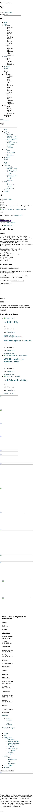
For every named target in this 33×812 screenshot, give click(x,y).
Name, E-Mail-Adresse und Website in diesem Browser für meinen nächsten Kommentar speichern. (15, 306)
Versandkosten (18, 215)
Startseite (2, 206)
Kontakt (6, 68)
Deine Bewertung (5, 280)
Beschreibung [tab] (8, 225)
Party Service (9, 60)
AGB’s (9, 63)
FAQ (8, 58)
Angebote (10, 55)
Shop (5, 24)
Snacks (9, 53)
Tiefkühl (9, 43)
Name (2, 298)
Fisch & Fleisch (11, 139)
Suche (2, 14)
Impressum (10, 65)
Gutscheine (7, 66)
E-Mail (2, 302)
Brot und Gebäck (9, 30)
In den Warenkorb (6, 220)
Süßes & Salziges (12, 138)
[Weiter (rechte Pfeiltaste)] (2, 811)
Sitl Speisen (10, 51)
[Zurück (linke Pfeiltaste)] (0, 811)
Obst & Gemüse (12, 142)
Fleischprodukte (11, 206)
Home (5, 22)
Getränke (10, 27)
